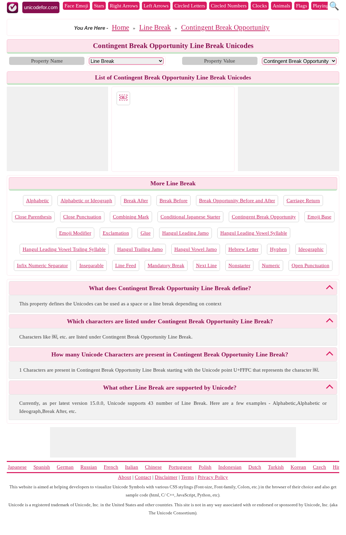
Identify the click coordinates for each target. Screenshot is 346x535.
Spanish (41, 467)
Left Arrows (156, 5)
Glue (146, 233)
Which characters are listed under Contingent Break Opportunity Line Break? (170, 321)
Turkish (276, 467)
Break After (136, 200)
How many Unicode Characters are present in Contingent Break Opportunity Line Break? (169, 354)
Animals (281, 5)
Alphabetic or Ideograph (86, 200)
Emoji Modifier (75, 233)
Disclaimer (166, 477)
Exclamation (116, 233)
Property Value (219, 61)
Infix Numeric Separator (42, 265)
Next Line (206, 265)
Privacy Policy (213, 477)
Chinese (153, 467)
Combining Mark (131, 216)
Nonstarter (239, 265)
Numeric (271, 265)
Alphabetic (37, 200)
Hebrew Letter (243, 249)
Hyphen (278, 249)
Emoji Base (319, 216)
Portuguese (180, 467)
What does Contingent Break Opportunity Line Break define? (170, 288)
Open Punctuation (310, 265)
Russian (88, 467)
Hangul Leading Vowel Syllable (253, 233)
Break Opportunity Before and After (237, 200)
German (65, 467)
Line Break (155, 27)
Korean (298, 467)
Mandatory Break (166, 265)
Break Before (173, 200)
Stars (99, 5)
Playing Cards (327, 5)
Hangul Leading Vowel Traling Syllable (64, 249)
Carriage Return (303, 200)
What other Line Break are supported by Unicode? (170, 387)
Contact (143, 477)
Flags (301, 5)
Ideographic (311, 249)
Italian (131, 467)
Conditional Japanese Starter (190, 216)
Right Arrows (124, 5)
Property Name (47, 61)
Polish (205, 467)
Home (120, 27)
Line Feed (125, 265)
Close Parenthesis (33, 216)
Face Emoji (76, 5)
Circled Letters (189, 5)
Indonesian (230, 467)
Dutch (254, 467)
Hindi (339, 467)
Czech (319, 467)
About (124, 477)
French (111, 467)
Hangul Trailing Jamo (140, 249)
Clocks (259, 5)
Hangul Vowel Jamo (195, 249)
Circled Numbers (229, 5)
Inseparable (91, 265)
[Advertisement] (57, 129)
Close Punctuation (82, 216)
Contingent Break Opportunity (225, 27)
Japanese (17, 467)
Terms (187, 477)
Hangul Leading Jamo (185, 233)
